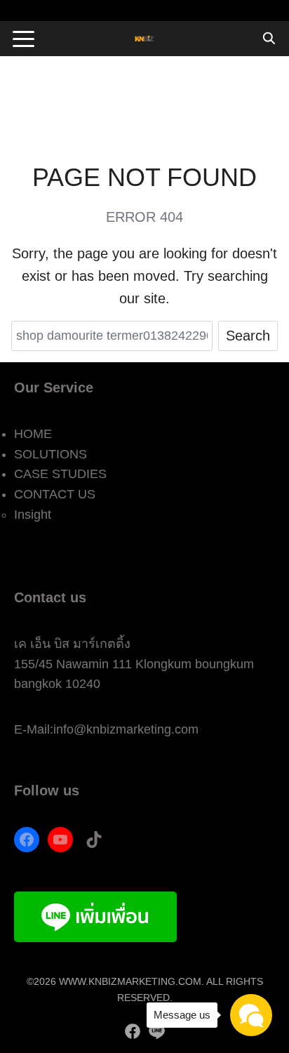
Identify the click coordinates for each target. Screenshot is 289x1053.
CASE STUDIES (60, 474)
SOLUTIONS (50, 454)
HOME (33, 434)
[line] (156, 1031)
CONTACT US (54, 494)
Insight (32, 515)
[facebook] (132, 1031)
